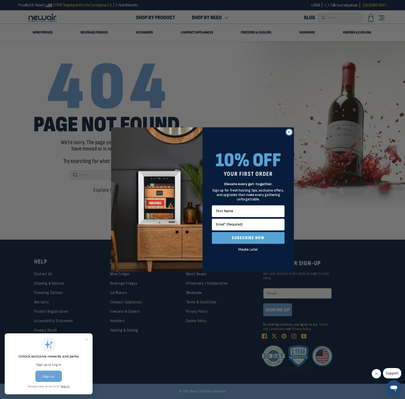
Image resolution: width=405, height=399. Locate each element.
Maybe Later (248, 249)
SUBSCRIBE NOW (248, 237)
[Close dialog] (289, 132)
